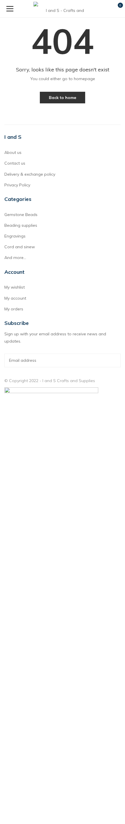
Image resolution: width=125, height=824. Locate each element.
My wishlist (14, 287)
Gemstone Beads (21, 214)
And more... (15, 257)
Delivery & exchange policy (29, 174)
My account (15, 298)
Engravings (15, 236)
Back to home (62, 97)
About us (13, 152)
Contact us (14, 163)
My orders (13, 309)
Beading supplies (20, 225)
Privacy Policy (17, 185)
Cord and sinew (19, 246)
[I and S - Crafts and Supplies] (62, 8)
